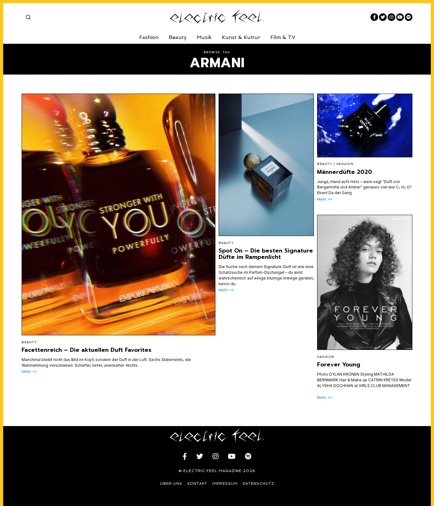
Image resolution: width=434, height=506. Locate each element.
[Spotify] (408, 17)
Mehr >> (29, 371)
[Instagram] (391, 17)
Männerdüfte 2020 (344, 172)
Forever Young (338, 364)
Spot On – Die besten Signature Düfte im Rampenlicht (266, 253)
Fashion (149, 37)
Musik (204, 37)
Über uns (171, 484)
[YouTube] (400, 17)
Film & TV (282, 37)
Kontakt (197, 484)
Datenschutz (258, 484)
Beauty (177, 37)
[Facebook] (374, 17)
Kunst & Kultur (241, 37)
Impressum (225, 484)
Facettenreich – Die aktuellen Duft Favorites (87, 349)
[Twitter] (383, 17)
